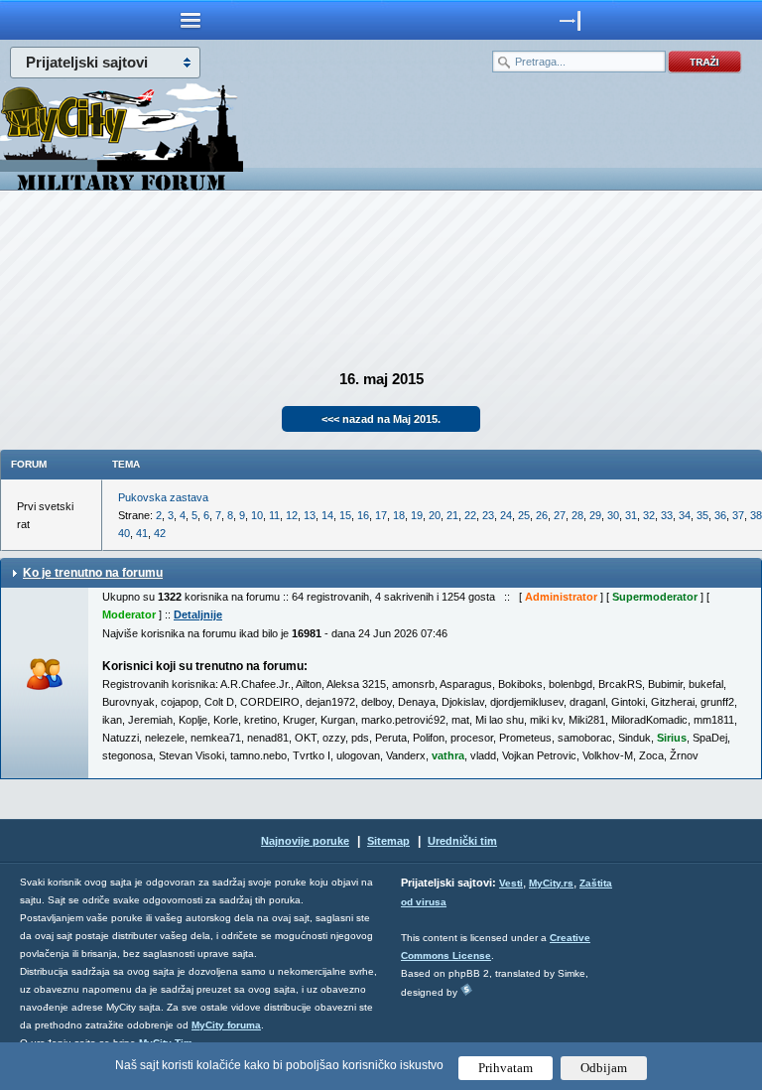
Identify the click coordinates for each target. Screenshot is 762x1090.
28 (577, 515)
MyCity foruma (226, 1025)
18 (399, 515)
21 (452, 515)
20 (435, 515)
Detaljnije (198, 614)
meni (190, 20)
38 (756, 515)
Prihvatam (505, 1067)
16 (363, 515)
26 (542, 515)
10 (257, 515)
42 (160, 533)
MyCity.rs (551, 883)
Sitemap (388, 841)
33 (667, 515)
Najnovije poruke (305, 841)
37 (738, 515)
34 (685, 515)
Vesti (511, 883)
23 (488, 515)
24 (506, 515)
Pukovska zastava (163, 497)
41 (142, 533)
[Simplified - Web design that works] (466, 989)
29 (595, 515)
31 (631, 515)
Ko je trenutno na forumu (93, 573)
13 (310, 515)
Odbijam (603, 1067)
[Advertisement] (381, 274)
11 (274, 515)
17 (381, 515)
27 (560, 515)
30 (613, 515)
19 (417, 515)
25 (524, 515)
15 (345, 515)
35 (702, 515)
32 (649, 515)
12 (292, 515)
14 (327, 515)
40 (124, 533)
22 (470, 515)
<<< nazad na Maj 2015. (381, 419)
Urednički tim (462, 841)
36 (720, 515)
